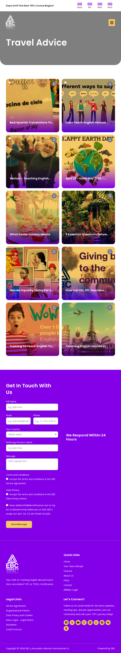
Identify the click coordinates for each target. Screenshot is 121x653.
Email (9, 415)
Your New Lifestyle (73, 566)
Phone (36, 415)
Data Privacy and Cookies (19, 615)
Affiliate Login (71, 589)
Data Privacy (12, 490)
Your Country (13, 429)
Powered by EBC (106, 648)
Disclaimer (11, 624)
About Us (69, 575)
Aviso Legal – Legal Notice (20, 619)
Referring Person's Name (19, 442)
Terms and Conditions (17, 474)
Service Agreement (16, 605)
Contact (68, 585)
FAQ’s (66, 580)
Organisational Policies (18, 610)
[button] (112, 22)
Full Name (11, 401)
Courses (68, 570)
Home (67, 561)
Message (10, 456)
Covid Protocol (14, 629)
